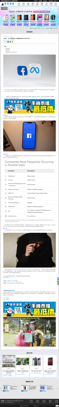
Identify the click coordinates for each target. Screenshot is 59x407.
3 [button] (28, 26)
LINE (58, 280)
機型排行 (23, 5)
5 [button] (30, 26)
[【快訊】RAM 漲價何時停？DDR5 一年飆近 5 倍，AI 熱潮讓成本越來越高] (22, 361)
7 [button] (32, 26)
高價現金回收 (26, 293)
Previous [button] (2, 16)
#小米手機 (34, 373)
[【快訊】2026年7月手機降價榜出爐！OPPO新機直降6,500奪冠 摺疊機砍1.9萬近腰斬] (8, 361)
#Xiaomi (40, 373)
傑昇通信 (19, 96)
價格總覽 (18, 5)
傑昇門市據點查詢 (6, 299)
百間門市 (35, 293)
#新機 (37, 373)
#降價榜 (7, 374)
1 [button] (26, 26)
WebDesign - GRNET (36, 405)
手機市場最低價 (26, 96)
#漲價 (24, 374)
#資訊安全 (10, 40)
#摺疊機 (10, 374)
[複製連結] (12, 42)
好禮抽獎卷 (38, 96)
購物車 (55, 1)
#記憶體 (21, 374)
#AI (17, 374)
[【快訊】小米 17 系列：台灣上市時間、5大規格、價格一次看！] (36, 361)
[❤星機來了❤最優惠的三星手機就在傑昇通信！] (29, 16)
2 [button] (27, 26)
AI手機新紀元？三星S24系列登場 (12, 280)
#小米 (31, 373)
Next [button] (57, 16)
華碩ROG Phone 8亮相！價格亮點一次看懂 (14, 282)
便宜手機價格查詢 (6, 297)
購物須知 (50, 402)
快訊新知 (51, 5)
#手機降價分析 (5, 375)
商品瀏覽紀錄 (58, 282)
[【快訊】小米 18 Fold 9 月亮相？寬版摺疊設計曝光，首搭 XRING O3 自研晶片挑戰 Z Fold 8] (50, 361)
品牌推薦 (37, 400)
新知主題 (31, 402)
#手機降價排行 (10, 375)
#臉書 (7, 40)
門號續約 (42, 96)
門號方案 (46, 5)
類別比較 (37, 402)
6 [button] (31, 26)
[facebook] (45, 1)
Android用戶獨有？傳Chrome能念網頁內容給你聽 (15, 283)
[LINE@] (40, 1)
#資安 (13, 40)
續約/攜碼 (13, 293)
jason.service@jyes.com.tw (9, 402)
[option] (29, 16)
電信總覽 (56, 400)
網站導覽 (56, 402)
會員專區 (51, 1)
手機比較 (32, 5)
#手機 (19, 374)
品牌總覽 (31, 400)
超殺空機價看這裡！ (6, 277)
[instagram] (36, 1)
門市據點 (41, 5)
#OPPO (4, 374)
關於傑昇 (55, 5)
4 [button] (29, 26)
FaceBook (58, 278)
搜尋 (57, 1)
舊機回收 (37, 5)
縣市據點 (44, 400)
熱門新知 (44, 402)
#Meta (4, 40)
